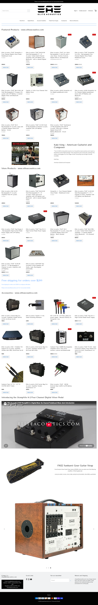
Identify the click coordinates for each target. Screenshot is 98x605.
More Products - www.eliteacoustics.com (21, 168)
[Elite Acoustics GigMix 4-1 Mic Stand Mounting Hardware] (37, 305)
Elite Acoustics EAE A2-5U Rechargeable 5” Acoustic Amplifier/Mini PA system (10, 192)
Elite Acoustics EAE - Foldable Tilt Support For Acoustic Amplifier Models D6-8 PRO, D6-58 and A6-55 (12, 348)
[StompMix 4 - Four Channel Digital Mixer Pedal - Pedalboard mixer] (61, 180)
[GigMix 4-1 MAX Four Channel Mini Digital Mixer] (37, 80)
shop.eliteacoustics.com (56, 59)
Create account (82, 10)
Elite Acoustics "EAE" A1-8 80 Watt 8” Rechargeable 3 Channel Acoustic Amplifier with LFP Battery (37, 126)
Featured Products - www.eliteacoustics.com (23, 30)
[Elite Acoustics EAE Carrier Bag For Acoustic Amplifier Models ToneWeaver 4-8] (37, 369)
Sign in (75, 10)
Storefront (22, 20)
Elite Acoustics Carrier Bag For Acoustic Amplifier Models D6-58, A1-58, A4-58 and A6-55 (12, 317)
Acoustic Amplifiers (41, 20)
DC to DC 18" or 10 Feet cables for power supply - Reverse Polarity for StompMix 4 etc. (60, 317)
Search (49, 595)
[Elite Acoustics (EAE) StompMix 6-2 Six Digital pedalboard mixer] (61, 80)
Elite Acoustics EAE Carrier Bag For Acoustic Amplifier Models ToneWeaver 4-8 (37, 386)
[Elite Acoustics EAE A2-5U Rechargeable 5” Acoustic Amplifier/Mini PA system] (12, 180)
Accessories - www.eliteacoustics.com (19, 293)
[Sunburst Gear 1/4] (12, 371)
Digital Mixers (31, 20)
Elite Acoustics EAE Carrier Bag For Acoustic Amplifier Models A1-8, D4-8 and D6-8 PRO (37, 348)
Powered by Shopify (56, 601)
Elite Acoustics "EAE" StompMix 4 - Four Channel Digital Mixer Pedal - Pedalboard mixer (12, 54)
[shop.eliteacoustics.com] (49, 11)
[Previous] (4, 529)
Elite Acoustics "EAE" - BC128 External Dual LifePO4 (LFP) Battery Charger (61, 386)
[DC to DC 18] (61, 305)
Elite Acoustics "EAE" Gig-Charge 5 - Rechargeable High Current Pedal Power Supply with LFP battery (12, 230)
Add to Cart (5, 67)
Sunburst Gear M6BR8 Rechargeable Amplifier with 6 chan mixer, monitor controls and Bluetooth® (61, 348)
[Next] (93, 529)
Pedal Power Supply (53, 20)
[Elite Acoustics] (12, 42)
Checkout (90, 10)
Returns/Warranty (74, 20)
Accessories (64, 20)
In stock (3, 57)
